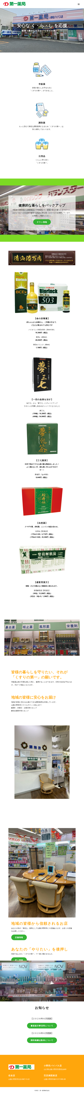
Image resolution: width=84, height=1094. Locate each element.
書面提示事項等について (42, 1025)
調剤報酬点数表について (42, 1040)
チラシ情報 (42, 222)
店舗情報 (19, 937)
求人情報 (19, 960)
